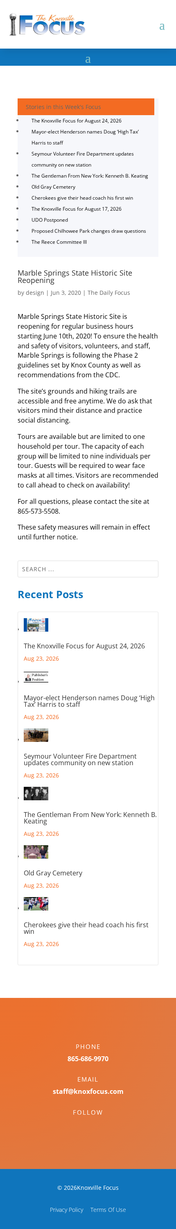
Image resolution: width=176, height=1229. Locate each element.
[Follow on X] (96, 1126)
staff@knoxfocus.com (88, 1091)
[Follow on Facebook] (79, 1126)
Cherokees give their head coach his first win (82, 197)
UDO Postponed (50, 219)
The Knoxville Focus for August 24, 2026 (77, 120)
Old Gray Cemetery (53, 186)
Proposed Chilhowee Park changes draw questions (89, 230)
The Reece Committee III (59, 241)
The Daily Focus (109, 292)
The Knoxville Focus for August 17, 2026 (77, 208)
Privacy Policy (66, 1209)
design (35, 292)
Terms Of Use (108, 1209)
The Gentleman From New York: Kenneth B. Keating (90, 175)
